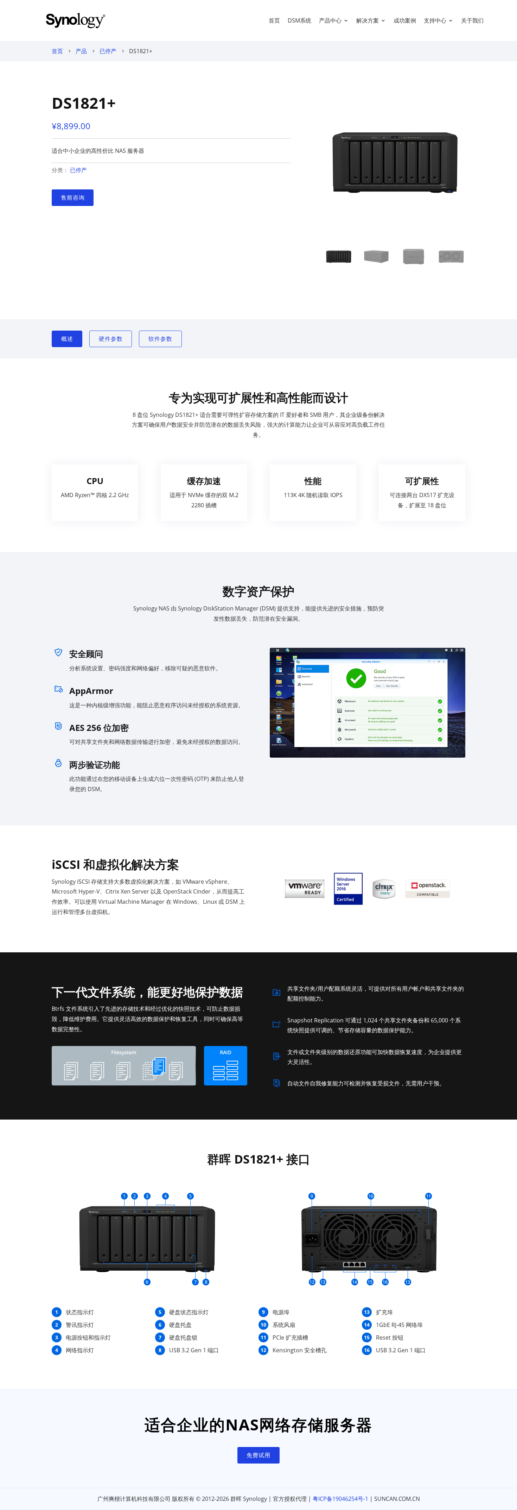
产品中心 (330, 20)
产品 (81, 51)
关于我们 (472, 20)
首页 (274, 20)
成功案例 (405, 20)
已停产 (108, 51)
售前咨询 (73, 197)
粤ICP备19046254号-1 (340, 1499)
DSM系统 (299, 20)
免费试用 (258, 1455)
